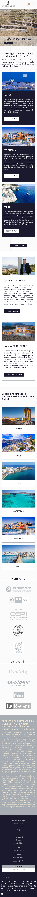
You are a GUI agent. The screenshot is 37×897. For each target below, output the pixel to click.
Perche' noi (18, 824)
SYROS (18, 456)
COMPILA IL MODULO (14, 375)
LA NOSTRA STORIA (15, 280)
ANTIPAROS (18, 511)
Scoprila (8, 43)
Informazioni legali (19, 821)
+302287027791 (18, 850)
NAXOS (18, 428)
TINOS (18, 483)
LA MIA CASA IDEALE (15, 346)
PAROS (7, 94)
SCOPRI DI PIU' (11, 119)
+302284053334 (18, 843)
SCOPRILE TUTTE (18, 245)
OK (2, 894)
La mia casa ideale (18, 827)
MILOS (7, 207)
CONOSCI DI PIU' (12, 311)
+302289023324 (18, 857)
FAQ (18, 830)
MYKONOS (10, 149)
